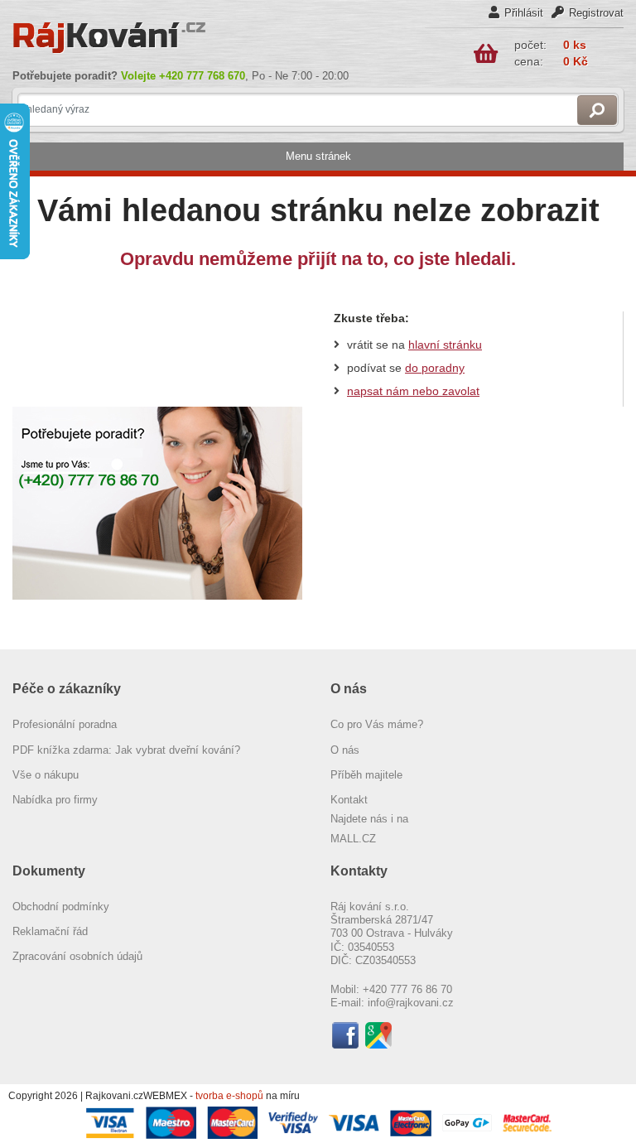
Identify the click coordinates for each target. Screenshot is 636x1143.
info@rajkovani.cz (411, 1002)
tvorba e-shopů (229, 1096)
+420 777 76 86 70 (407, 989)
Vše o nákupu (45, 775)
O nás (344, 750)
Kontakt (349, 799)
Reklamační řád (50, 931)
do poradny (435, 367)
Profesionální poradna (64, 724)
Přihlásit (523, 13)
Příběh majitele (366, 775)
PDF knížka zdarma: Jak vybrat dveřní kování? (126, 750)
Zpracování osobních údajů (77, 956)
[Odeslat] (597, 110)
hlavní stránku (445, 344)
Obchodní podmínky (60, 906)
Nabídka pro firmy (55, 799)
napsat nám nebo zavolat (413, 391)
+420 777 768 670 (202, 76)
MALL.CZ (353, 838)
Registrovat (596, 13)
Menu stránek (318, 156)
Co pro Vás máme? (376, 724)
